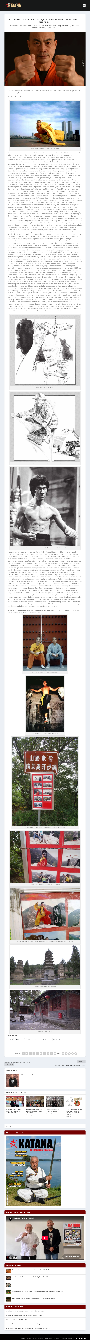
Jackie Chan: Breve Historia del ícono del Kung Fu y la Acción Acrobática (33, 1298)
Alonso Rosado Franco (24, 26)
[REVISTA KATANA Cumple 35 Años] (8, 1285)
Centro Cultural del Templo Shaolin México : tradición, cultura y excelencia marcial (37, 1291)
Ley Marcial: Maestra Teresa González (53, 1110)
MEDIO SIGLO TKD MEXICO (52, 1338)
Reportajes (71, 1338)
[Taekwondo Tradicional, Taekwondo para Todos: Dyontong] (35, 1101)
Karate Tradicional (38, 1338)
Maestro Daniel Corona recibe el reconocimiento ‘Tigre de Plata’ (14, 1111)
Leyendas (71, 26)
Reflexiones (34, 28)
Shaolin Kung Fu (43, 28)
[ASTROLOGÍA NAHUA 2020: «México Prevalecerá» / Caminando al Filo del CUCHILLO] (75, 1101)
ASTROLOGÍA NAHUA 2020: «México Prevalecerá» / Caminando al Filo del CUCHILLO (74, 1112)
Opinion (77, 26)
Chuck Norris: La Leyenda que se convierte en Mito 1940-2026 (30, 1270)
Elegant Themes (17, 1336)
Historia (55, 26)
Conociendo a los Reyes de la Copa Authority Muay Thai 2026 (30, 1277)
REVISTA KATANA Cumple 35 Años (22, 1284)
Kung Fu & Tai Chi (63, 26)
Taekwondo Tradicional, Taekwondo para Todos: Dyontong (34, 1111)
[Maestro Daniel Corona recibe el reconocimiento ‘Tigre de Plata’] (15, 1101)
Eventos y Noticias (26, 1338)
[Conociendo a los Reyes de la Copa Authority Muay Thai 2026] (8, 1278)
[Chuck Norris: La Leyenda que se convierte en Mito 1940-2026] (8, 1271)
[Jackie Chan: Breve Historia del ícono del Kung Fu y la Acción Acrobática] (8, 1299)
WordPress (36, 1336)
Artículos (44, 26)
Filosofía (49, 26)
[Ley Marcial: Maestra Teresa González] (55, 1101)
